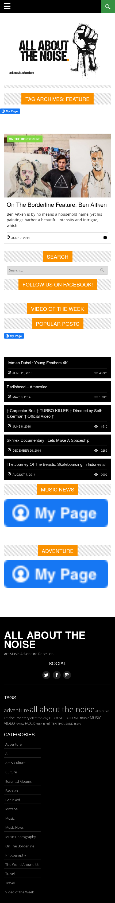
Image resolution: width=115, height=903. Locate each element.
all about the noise (62, 709)
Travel (10, 873)
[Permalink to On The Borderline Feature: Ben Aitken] (57, 181)
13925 (103, 397)
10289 (103, 450)
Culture (11, 772)
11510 (103, 426)
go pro (52, 717)
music (84, 717)
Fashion (11, 790)
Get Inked (12, 799)
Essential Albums (18, 781)
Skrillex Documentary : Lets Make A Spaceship (48, 440)
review (20, 724)
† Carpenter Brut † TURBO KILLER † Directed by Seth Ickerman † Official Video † (54, 413)
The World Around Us (22, 864)
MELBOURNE (69, 717)
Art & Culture (15, 762)
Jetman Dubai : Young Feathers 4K (37, 362)
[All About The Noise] (57, 49)
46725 (103, 373)
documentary (19, 717)
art (6, 718)
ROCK (30, 723)
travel (78, 724)
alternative (102, 711)
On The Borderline (24, 139)
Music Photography (20, 836)
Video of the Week (19, 892)
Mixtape (11, 809)
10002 (103, 474)
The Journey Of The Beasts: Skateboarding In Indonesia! (56, 464)
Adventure (13, 744)
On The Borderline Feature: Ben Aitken (57, 204)
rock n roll (43, 724)
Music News (14, 827)
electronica (38, 718)
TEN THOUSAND (62, 724)
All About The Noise (44, 639)
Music (9, 818)
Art (7, 753)
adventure (16, 710)
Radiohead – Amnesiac (27, 386)
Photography (15, 855)
